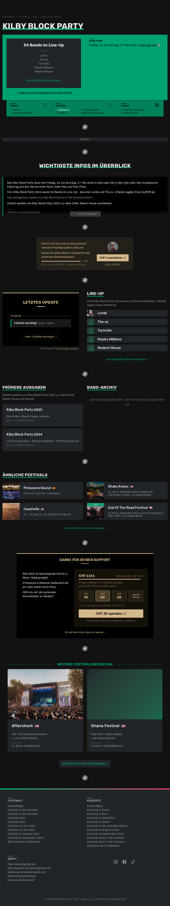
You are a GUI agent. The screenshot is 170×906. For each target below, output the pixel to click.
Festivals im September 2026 (26, 837)
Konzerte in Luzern (98, 821)
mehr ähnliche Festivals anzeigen (84, 528)
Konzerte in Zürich (98, 810)
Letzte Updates (90, 110)
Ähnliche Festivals (92, 113)
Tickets (62, 113)
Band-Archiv (130, 113)
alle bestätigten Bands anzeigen (126, 359)
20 (102, 596)
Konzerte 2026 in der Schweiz (105, 837)
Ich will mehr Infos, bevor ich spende (84, 632)
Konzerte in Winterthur (101, 817)
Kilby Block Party (51, 17)
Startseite (8, 17)
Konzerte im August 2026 (103, 829)
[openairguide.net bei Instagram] (116, 862)
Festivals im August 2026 (23, 833)
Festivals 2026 (17, 817)
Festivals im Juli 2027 (21, 829)
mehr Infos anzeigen (87, 214)
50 (119, 596)
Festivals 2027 (17, 821)
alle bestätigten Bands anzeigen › (43, 80)
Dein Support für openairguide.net (29, 868)
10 (86, 596)
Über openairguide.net (22, 864)
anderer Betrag (136, 596)
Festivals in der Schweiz (23, 810)
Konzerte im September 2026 (105, 833)
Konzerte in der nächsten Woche (107, 825)
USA (35, 17)
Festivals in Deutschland (23, 813)
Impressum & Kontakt (21, 880)
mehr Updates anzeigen (39, 336)
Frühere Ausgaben (134, 110)
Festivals (23, 17)
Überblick (63, 110)
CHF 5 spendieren (111, 257)
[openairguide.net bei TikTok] (133, 862)
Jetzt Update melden (66, 348)
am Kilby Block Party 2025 (43, 203)
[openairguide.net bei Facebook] (124, 862)
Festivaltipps (16, 806)
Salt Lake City (148, 45)
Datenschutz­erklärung (22, 876)
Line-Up (17, 110)
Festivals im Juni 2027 (22, 825)
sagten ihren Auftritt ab (140, 192)
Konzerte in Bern (97, 813)
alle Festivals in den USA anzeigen (84, 763)
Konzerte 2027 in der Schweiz (105, 841)
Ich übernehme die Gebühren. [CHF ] (103, 605)
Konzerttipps (95, 806)
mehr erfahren (113, 264)
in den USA (122, 182)
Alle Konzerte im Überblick (103, 845)
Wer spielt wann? (23, 113)
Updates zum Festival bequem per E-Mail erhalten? (45, 92)
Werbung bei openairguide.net (26, 872)
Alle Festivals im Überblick (24, 841)
